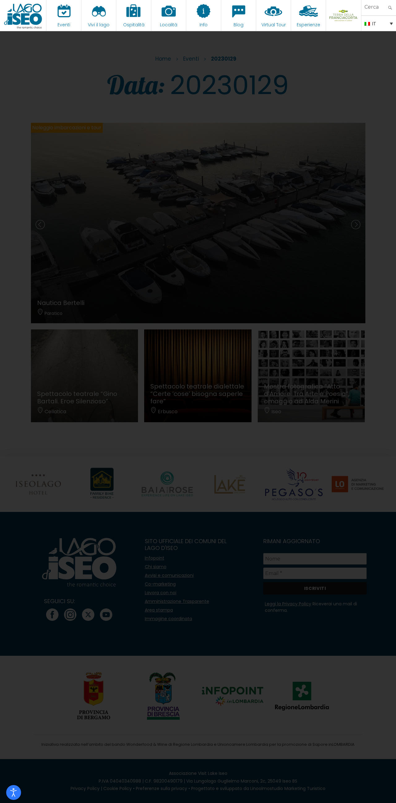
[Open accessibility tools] (13, 792)
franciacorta (343, 25)
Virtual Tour (273, 25)
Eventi (64, 25)
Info (204, 25)
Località (168, 25)
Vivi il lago (99, 25)
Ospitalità (133, 25)
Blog (238, 25)
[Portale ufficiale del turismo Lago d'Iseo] (23, 15)
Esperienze (308, 25)
